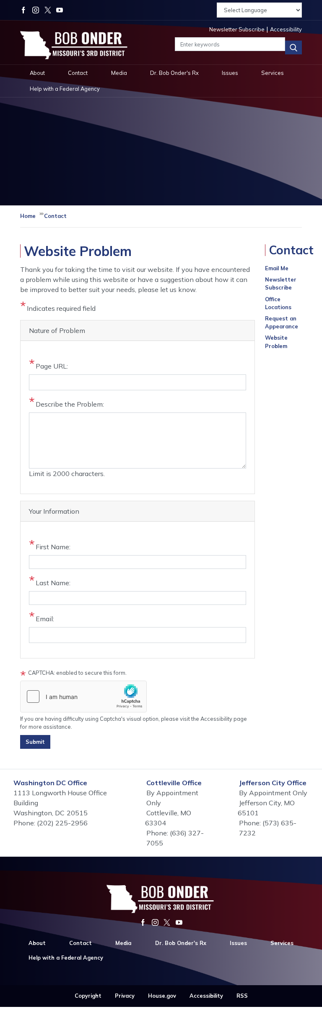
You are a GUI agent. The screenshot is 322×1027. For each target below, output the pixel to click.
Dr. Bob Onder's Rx (174, 72)
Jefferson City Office (272, 783)
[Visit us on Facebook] (26, 10)
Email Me (276, 268)
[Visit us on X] (50, 10)
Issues (230, 72)
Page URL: (52, 366)
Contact (78, 72)
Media (119, 72)
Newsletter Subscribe (280, 283)
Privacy (125, 995)
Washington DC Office (50, 783)
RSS (242, 995)
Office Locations (278, 303)
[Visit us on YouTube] (59, 10)
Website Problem (276, 341)
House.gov (162, 995)
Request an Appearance (281, 322)
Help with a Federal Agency (65, 88)
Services (272, 72)
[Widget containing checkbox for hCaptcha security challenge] (83, 696)
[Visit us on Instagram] (38, 10)
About (37, 72)
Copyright (88, 995)
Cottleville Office (174, 783)
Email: (45, 619)
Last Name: (53, 583)
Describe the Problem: (70, 404)
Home (28, 216)
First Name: (53, 547)
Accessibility (206, 995)
